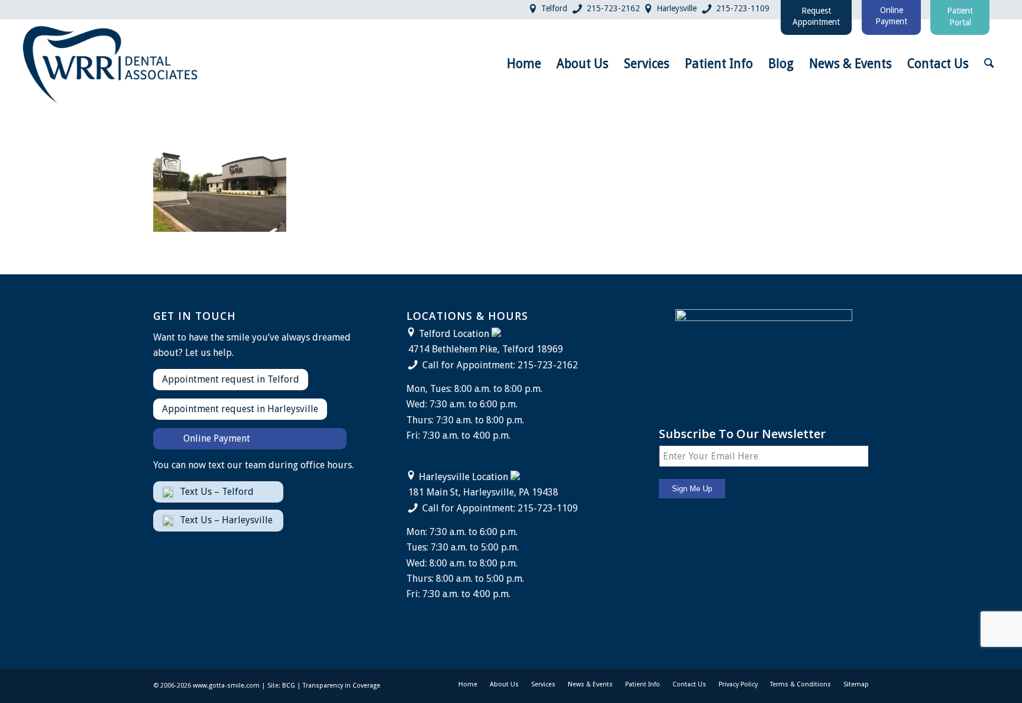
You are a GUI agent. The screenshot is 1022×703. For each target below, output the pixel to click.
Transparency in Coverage (341, 685)
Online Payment (216, 438)
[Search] (988, 64)
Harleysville (676, 8)
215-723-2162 (613, 8)
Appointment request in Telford (230, 379)
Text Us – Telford (217, 491)
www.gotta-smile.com (226, 685)
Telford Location (454, 333)
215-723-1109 (742, 8)
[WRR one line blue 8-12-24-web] (111, 64)
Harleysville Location (463, 476)
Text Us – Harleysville (226, 520)
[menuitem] (524, 64)
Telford (554, 8)
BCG (288, 685)
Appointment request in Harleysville (240, 408)
